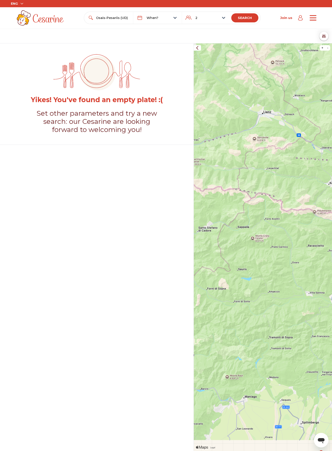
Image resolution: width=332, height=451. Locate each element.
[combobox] (112, 18)
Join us (286, 18)
